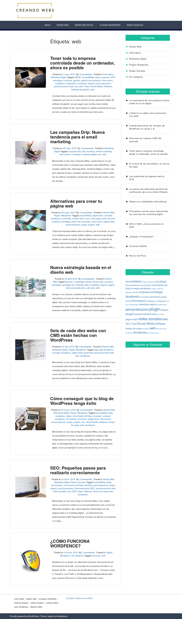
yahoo (157, 333)
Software (108, 86)
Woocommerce (161, 329)
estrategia (57, 80)
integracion (71, 83)
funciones (67, 80)
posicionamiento (65, 488)
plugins (164, 309)
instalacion (60, 83)
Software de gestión (80, 89)
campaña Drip (74, 151)
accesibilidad (88, 77)
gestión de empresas (91, 80)
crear (87, 218)
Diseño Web (63, 25)
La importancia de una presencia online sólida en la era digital (149, 102)
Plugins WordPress (110, 25)
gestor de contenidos (81, 221)
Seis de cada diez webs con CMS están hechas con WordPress (78, 335)
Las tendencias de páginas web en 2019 (147, 178)
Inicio (47, 25)
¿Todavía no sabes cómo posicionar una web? (147, 114)
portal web (88, 352)
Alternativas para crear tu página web (76, 203)
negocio (91, 83)
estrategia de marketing (73, 284)
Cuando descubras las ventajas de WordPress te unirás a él (147, 127)
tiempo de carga (100, 491)
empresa (105, 77)
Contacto (70, 598)
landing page (133, 305)
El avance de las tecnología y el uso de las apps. (149, 165)
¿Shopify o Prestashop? (141, 236)
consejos (97, 415)
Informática (108, 74)
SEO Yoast (84, 86)
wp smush (151, 333)
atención (69, 281)
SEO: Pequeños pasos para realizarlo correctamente (78, 470)
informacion (107, 80)
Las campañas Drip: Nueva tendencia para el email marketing (77, 136)
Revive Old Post (137, 255)
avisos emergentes (148, 282)
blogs (97, 77)
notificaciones (162, 305)
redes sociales (59, 491)
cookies (153, 289)
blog (96, 349)
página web (109, 221)
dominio (111, 218)
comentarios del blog (82, 415)
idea (87, 284)
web (92, 89)
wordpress (85, 355)
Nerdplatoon (61, 616)
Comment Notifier (138, 246)
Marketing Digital (84, 25)
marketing (81, 83)
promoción (160, 314)
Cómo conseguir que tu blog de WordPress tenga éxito (82, 400)
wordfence (129, 333)
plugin (84, 224)
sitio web (91, 287)
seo (76, 86)
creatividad (79, 281)
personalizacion (103, 83)
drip (83, 151)
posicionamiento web (63, 86)
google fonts (93, 418)
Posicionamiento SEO (84, 488)
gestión (76, 80)
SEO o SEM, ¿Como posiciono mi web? (146, 225)
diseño (88, 281)
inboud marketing (104, 151)
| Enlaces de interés (84, 598)
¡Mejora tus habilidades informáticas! (148, 201)
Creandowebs (85, 74)
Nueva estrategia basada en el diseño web (80, 269)
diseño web (98, 281)
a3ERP (77, 77)
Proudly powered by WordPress (24, 616)
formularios (71, 418)
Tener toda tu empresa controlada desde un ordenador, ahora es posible (82, 63)
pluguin (91, 224)
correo (136, 292)
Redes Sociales (135, 25)
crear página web (98, 218)
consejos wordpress (61, 352)
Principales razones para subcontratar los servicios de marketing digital (148, 213)
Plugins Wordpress (62, 215)
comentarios (57, 485)
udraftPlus (145, 329)
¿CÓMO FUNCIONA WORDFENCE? (70, 543)
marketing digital (89, 154)
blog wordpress (106, 349)
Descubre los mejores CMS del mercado (145, 140)
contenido (66, 218)
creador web (77, 218)
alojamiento (97, 215)
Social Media (97, 86)
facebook (88, 485)
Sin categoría (77, 555)
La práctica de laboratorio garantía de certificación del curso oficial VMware (148, 190)
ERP (113, 77)
